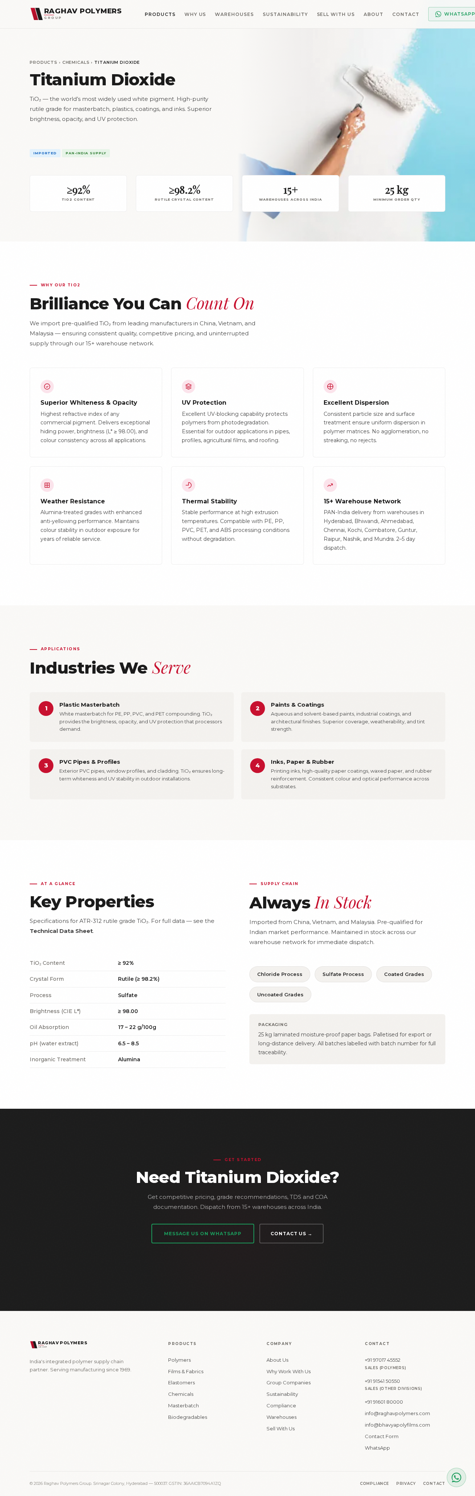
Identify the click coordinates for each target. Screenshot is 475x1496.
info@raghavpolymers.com (397, 1413)
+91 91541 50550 (382, 1381)
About (373, 14)
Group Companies (288, 1382)
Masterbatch (183, 1405)
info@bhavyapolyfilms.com (397, 1425)
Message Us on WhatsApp (203, 1233)
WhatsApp (377, 1448)
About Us (277, 1360)
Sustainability (285, 14)
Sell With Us (336, 14)
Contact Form (382, 1436)
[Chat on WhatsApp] (456, 1477)
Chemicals (76, 62)
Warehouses (234, 14)
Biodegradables (187, 1417)
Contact (405, 14)
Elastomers (181, 1382)
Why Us (195, 14)
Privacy (406, 1483)
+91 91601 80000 (384, 1402)
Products (160, 14)
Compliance (281, 1405)
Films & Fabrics (185, 1371)
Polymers (179, 1360)
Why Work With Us (288, 1371)
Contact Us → (292, 1233)
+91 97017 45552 (382, 1360)
